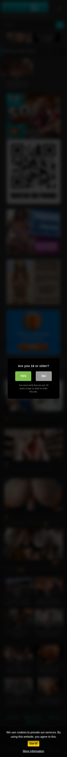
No (44, 376)
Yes (23, 376)
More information (33, 751)
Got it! (33, 743)
